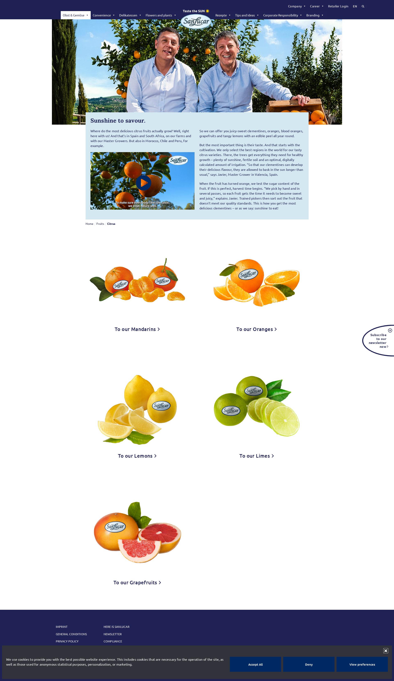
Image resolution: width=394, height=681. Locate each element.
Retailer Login (338, 6)
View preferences (362, 664)
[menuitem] (297, 6)
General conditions (71, 634)
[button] (386, 651)
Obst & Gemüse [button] (73, 15)
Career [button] (315, 6)
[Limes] (256, 406)
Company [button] (295, 6)
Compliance (113, 641)
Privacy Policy (67, 641)
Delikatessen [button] (128, 15)
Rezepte (221, 15)
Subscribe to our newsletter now (377, 340)
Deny (309, 664)
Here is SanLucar (116, 626)
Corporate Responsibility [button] (280, 15)
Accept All (255, 664)
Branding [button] (313, 15)
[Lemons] (137, 406)
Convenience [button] (102, 15)
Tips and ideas (245, 15)
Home (89, 223)
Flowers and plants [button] (159, 15)
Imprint (62, 626)
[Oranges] (256, 279)
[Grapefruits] (137, 533)
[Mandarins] (137, 279)
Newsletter (113, 634)
